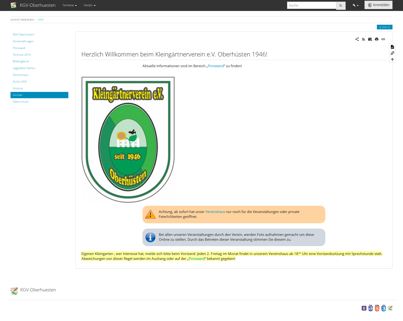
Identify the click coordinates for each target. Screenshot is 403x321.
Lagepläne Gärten (24, 68)
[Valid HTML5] (377, 308)
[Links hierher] (392, 53)
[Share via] (357, 38)
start (41, 19)
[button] (355, 5)
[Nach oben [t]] (392, 59)
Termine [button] (68, 5)
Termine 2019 (22, 55)
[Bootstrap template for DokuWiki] (364, 308)
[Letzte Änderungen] (363, 38)
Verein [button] (88, 5)
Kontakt (17, 95)
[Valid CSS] (383, 308)
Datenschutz (21, 102)
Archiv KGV (20, 82)
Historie (18, 88)
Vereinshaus (21, 75)
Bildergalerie (21, 61)
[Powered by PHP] (370, 308)
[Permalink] (383, 38)
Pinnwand (19, 48)
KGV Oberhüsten (23, 34)
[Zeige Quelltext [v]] (392, 46)
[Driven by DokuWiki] (390, 308)
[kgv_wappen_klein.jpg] (128, 139)
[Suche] (341, 6)
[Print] (377, 38)
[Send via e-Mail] (370, 38)
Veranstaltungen (23, 41)
